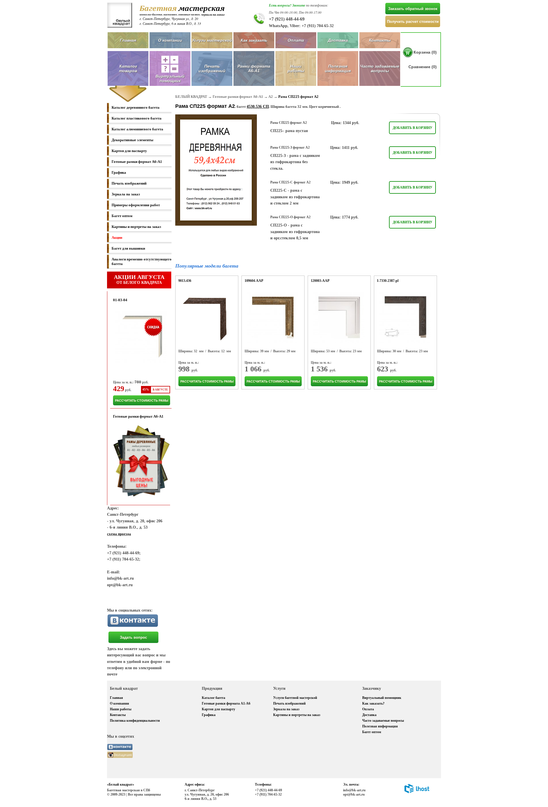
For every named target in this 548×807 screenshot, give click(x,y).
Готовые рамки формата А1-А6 (226, 703)
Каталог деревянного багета (136, 107)
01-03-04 (120, 300)
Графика (119, 172)
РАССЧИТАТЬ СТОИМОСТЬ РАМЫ (141, 400)
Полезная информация (338, 68)
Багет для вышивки (128, 248)
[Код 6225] (206, 317)
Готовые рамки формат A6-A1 (137, 161)
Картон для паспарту (129, 151)
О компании (170, 40)
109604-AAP (254, 281)
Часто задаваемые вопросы (379, 68)
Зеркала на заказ (126, 194)
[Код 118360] (405, 317)
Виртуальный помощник (381, 698)
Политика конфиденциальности (135, 721)
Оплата (296, 40)
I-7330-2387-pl (387, 281)
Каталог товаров (128, 68)
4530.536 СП (258, 106)
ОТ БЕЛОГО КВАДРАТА (139, 279)
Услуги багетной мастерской (295, 698)
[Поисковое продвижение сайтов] (416, 792)
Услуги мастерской (212, 40)
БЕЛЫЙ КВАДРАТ (191, 96)
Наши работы (295, 68)
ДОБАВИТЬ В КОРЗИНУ (412, 128)
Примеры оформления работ (136, 205)
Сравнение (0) (422, 66)
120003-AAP (320, 281)
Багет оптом (122, 216)
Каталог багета (213, 698)
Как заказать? (373, 703)
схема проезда (119, 534)
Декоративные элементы (132, 140)
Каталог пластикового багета (137, 118)
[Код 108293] (272, 317)
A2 (270, 96)
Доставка (338, 40)
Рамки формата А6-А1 (253, 68)
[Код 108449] (338, 317)
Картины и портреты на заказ (136, 226)
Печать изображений (211, 68)
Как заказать (254, 40)
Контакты (380, 40)
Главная (128, 40)
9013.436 (184, 281)
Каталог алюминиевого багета (137, 129)
